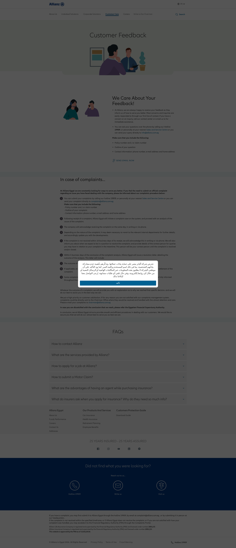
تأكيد (118, 283)
